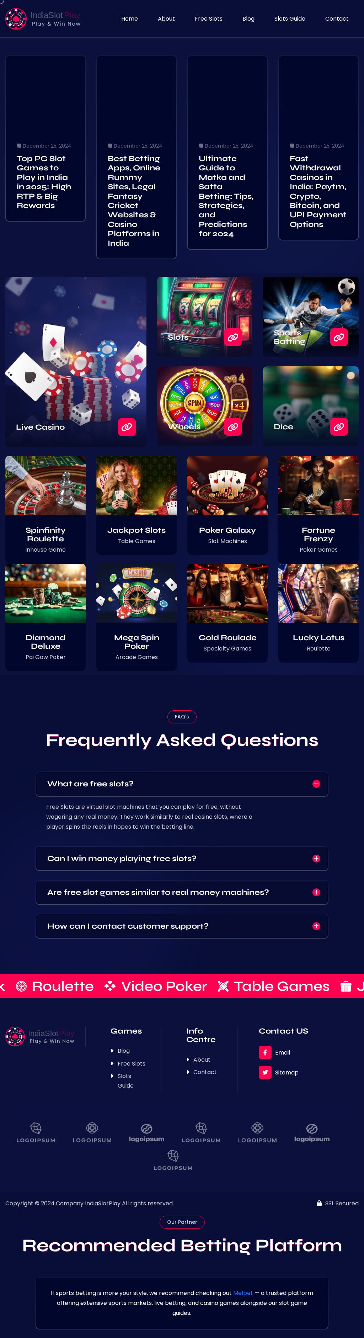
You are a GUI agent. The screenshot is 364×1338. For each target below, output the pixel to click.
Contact (337, 19)
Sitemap (287, 1072)
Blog (248, 19)
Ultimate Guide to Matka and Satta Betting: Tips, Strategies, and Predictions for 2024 (226, 196)
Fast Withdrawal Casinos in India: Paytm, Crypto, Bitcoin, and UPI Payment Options (318, 191)
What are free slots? (90, 784)
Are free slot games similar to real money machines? (158, 892)
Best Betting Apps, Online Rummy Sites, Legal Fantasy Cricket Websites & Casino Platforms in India (134, 201)
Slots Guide (289, 19)
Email (282, 1052)
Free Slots (209, 19)
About (166, 19)
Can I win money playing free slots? (122, 858)
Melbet (243, 1293)
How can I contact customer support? (128, 926)
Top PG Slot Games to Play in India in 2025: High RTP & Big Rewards (44, 182)
